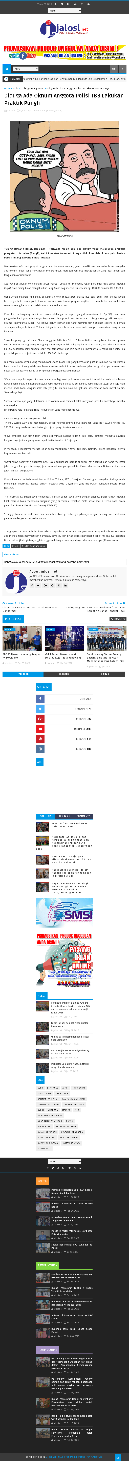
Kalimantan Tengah (49, 1104)
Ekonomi (118, 79)
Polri (15, 88)
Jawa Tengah (45, 1093)
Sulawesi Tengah (47, 1132)
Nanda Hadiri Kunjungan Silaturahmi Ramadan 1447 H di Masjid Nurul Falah (72, 859)
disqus (105, 674)
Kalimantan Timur (74, 1104)
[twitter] (62, 3)
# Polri (15, 545)
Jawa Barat (79, 1088)
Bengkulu (52, 1088)
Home (7, 88)
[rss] (88, 3)
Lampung (9, 629)
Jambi (65, 1088)
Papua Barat (45, 1126)
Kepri (41, 1110)
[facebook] (55, 3)
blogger (64, 674)
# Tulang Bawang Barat (33, 545)
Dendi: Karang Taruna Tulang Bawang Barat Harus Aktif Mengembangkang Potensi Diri (105, 658)
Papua (69, 1121)
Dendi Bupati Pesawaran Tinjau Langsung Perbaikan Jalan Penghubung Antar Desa (72, 1433)
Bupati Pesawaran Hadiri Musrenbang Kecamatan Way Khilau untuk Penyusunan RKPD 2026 (72, 1402)
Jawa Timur (62, 1093)
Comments (83, 816)
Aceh (40, 1088)
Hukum (50, 629)
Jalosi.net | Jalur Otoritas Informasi (65, 1457)
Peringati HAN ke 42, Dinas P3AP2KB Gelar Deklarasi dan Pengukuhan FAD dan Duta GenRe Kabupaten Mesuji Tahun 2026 (64, 843)
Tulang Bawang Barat (32, 88)
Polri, (36, 110)
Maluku (66, 1110)
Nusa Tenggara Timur (50, 1121)
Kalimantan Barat (48, 1099)
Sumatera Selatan (48, 1143)
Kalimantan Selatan (73, 1099)
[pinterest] (69, 1168)
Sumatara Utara (47, 1137)
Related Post (13, 619)
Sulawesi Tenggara (72, 1132)
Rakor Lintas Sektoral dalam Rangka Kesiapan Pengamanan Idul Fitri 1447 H (71, 873)
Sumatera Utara (71, 1143)
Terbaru (64, 816)
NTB (77, 1110)
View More (119, 618)
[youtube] (75, 3)
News (94, 629)
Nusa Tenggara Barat (50, 1115)
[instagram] (81, 3)
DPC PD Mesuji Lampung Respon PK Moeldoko (21, 656)
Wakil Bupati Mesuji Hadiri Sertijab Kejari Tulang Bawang (63, 656)
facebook (23, 674)
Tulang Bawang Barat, (51, 110)
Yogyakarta (44, 1148)
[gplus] (68, 3)
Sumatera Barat (69, 1137)
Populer (45, 816)
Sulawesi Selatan (66, 1126)
